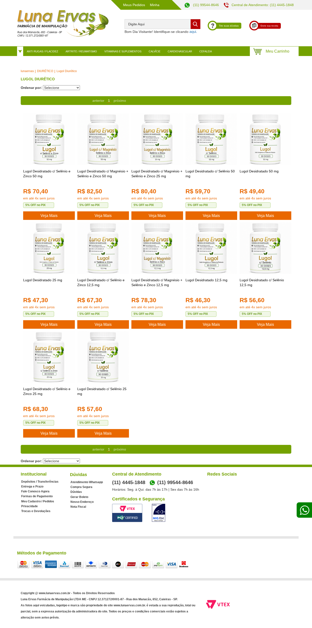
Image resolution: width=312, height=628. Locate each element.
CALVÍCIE (154, 51)
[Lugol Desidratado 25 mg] (49, 248)
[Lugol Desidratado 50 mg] (265, 139)
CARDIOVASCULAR (180, 51)
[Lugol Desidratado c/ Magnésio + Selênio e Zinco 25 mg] (157, 139)
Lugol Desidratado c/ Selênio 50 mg (210, 173)
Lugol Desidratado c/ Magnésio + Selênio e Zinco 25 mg (156, 173)
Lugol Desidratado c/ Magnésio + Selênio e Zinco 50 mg (102, 173)
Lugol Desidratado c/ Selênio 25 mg (102, 391)
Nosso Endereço (82, 502)
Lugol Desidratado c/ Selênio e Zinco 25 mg (46, 391)
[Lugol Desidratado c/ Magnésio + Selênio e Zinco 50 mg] (103, 139)
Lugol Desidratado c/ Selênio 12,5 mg (262, 282)
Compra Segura (81, 487)
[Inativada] (158, 513)
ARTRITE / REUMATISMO (81, 51)
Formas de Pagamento (37, 496)
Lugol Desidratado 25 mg (42, 280)
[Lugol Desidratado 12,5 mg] (211, 248)
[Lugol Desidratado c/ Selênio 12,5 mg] (265, 248)
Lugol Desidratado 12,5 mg (206, 280)
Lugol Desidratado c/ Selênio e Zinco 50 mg (46, 173)
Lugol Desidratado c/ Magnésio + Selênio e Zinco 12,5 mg (156, 282)
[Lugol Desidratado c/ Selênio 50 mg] (211, 139)
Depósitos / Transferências (39, 481)
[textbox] (162, 24)
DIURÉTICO (45, 71)
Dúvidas (76, 492)
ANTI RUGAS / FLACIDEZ (42, 51)
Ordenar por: (31, 88)
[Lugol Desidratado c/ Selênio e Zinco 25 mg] (49, 357)
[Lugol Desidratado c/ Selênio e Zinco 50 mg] (49, 139)
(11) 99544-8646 (205, 5)
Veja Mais (49, 216)
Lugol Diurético (67, 71)
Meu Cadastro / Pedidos (37, 501)
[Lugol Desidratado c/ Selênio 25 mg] (103, 357)
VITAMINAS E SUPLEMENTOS (122, 51)
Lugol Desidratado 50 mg (259, 171)
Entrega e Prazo (32, 486)
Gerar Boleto (79, 497)
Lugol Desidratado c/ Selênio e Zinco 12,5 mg (101, 282)
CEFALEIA (205, 51)
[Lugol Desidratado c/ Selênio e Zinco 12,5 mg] (103, 248)
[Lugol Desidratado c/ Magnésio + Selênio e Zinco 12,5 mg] (157, 248)
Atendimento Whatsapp (86, 482)
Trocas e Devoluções (35, 511)
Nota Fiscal (78, 506)
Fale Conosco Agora (35, 491)
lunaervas (27, 71)
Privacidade (29, 506)
